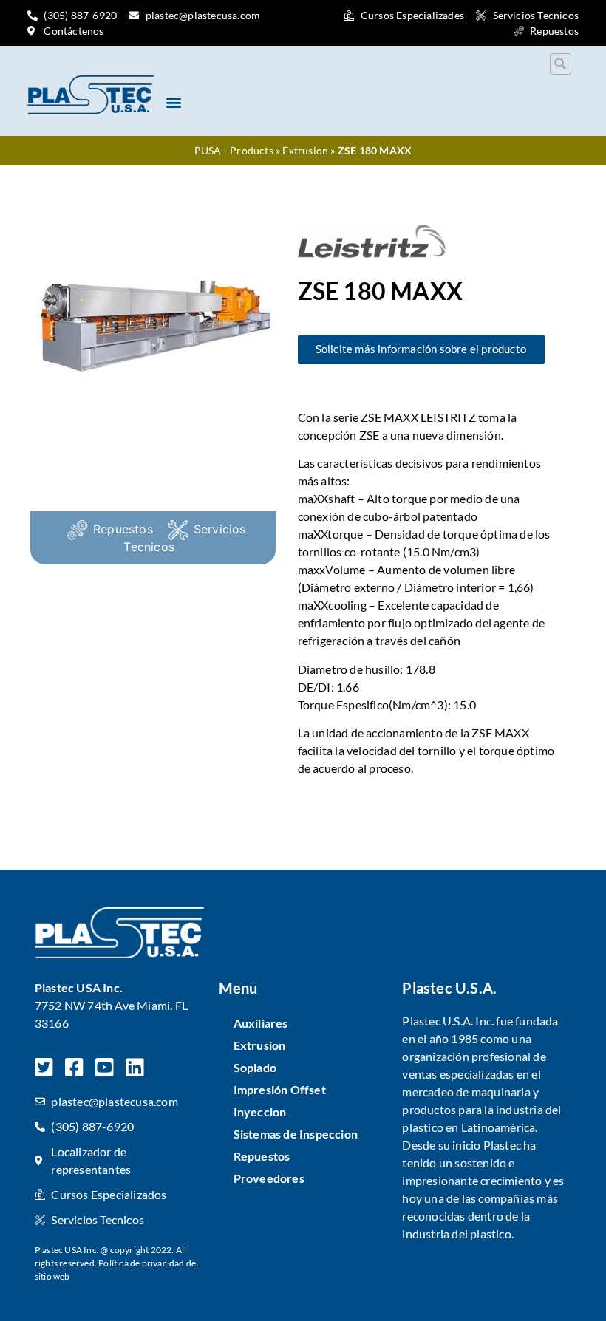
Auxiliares (261, 1023)
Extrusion (305, 151)
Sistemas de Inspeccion (296, 1134)
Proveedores (269, 1178)
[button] (560, 64)
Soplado (255, 1067)
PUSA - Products (233, 151)
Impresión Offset (280, 1089)
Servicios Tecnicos (184, 538)
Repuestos (123, 529)
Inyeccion (260, 1112)
